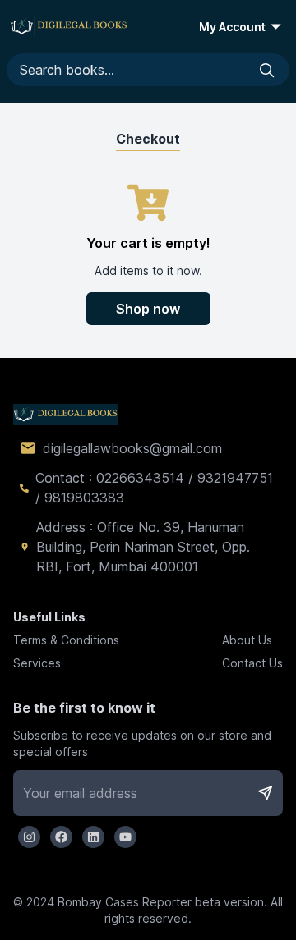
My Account (232, 27)
